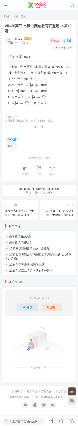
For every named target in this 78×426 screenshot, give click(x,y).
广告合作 (46, 391)
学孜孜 (34, 396)
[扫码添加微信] (72, 401)
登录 (29, 307)
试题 (15, 16)
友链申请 (17, 391)
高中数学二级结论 (20, 242)
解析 (27, 56)
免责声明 (32, 391)
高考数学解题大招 (20, 236)
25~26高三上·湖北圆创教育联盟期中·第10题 (38, 28)
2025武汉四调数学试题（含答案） (30, 248)
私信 (69, 40)
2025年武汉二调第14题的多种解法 (30, 270)
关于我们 (61, 391)
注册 (53, 307)
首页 (7, 16)
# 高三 (11, 145)
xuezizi (19, 39)
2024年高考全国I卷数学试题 (26, 264)
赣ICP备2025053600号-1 (54, 396)
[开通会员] (72, 391)
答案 (19, 56)
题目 (11, 56)
